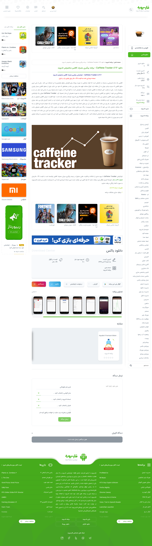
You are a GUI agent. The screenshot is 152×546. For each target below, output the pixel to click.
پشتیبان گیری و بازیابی (142, 187)
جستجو (44, 11)
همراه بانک (145, 323)
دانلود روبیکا (65, 524)
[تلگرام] (90, 538)
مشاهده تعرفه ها (19, 252)
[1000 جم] (109, 36)
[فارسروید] (76, 457)
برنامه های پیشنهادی (142, 171)
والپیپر (147, 331)
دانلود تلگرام (86, 524)
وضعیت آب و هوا (143, 334)
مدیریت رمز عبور (144, 292)
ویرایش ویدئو (144, 354)
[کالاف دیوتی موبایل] (45, 36)
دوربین (146, 202)
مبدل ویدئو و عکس (143, 280)
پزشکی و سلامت (144, 183)
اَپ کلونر (146, 152)
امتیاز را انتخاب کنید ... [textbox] (64, 405)
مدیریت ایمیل (144, 284)
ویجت (147, 338)
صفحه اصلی (117, 62)
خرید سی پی (53, 11)
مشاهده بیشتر (127, 521)
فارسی (147, 249)
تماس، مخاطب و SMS (142, 198)
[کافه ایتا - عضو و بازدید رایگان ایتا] (66, 36)
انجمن (35, 11)
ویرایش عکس (144, 346)
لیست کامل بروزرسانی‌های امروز (110, 465)
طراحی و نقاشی (144, 245)
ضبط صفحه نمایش (143, 241)
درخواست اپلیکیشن (76, 284)
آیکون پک (145, 144)
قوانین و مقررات (66, 412)
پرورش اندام (145, 179)
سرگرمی (146, 225)
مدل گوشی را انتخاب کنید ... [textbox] (62, 393)
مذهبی (147, 303)
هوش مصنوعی (144, 327)
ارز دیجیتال (145, 155)
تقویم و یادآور (144, 190)
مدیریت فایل (145, 296)
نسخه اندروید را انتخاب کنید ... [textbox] (61, 399)
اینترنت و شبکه (144, 163)
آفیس (147, 128)
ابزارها (147, 148)
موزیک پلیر (145, 315)
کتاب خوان (145, 260)
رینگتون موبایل (144, 214)
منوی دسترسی (6, 11)
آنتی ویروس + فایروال (142, 140)
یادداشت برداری (144, 358)
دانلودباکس (144, 54)
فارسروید (34, 180)
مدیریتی (146, 299)
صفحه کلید (145, 233)
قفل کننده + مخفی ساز (142, 253)
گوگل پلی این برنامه (114, 284)
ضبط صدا (146, 237)
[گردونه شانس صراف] (87, 36)
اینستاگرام (41, 284)
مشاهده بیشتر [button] (14, 76)
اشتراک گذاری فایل (143, 159)
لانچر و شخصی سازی (142, 272)
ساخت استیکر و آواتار (142, 218)
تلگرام (57, 284)
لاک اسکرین (145, 268)
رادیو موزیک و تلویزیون (142, 210)
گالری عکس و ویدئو (143, 264)
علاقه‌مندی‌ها (18, 11)
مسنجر (147, 311)
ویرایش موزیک (144, 350)
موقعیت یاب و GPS (142, 319)
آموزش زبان (145, 132)
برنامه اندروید (140, 102)
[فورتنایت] (45, 213)
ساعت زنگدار (145, 222)
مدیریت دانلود (144, 288)
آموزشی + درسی (144, 136)
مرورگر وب (145, 307)
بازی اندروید (86, 519)
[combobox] (53, 393)
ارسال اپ (28, 11)
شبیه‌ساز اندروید (144, 229)
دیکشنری (146, 206)
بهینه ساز (146, 175)
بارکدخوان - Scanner (142, 167)
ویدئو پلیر (146, 342)
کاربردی (146, 257)
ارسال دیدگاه (64, 419)
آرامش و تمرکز (144, 124)
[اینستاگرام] (62, 538)
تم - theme (145, 194)
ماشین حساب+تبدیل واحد (141, 276)
